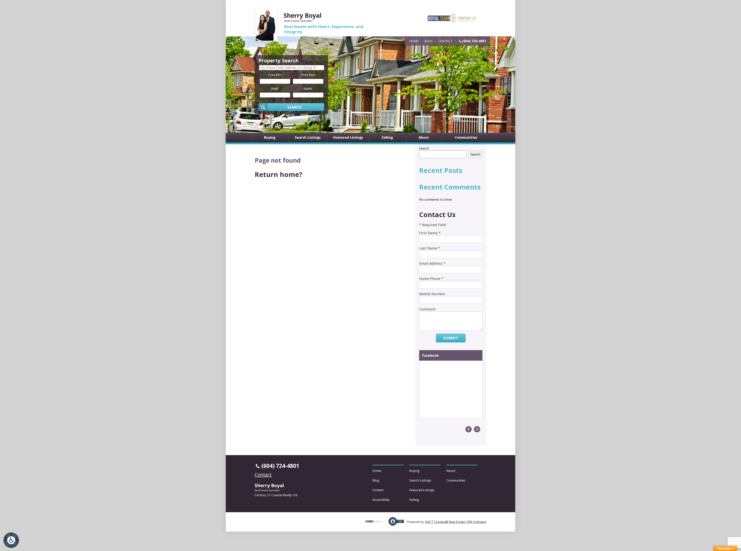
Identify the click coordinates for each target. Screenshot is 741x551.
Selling (387, 137)
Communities (466, 137)
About (424, 137)
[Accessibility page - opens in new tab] (397, 523)
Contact (445, 41)
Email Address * (432, 263)
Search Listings (308, 137)
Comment (427, 309)
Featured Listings (348, 137)
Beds (274, 88)
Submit (450, 338)
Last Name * (429, 248)
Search (424, 148)
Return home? (278, 174)
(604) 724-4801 (474, 41)
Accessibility (381, 500)
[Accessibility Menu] (11, 540)
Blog (428, 41)
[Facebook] (468, 429)
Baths (308, 88)
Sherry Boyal (302, 15)
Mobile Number (432, 294)
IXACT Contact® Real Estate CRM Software (455, 522)
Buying (269, 137)
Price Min (275, 75)
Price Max (308, 75)
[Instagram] (477, 429)
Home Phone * (431, 278)
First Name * (430, 233)
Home (414, 41)
